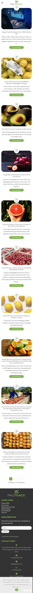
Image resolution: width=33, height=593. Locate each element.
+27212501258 (16, 570)
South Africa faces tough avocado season (16, 129)
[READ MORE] (16, 18)
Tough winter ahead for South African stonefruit (16, 175)
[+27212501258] (16, 567)
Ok (16, 590)
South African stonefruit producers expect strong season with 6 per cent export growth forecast (16, 408)
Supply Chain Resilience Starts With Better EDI (16, 33)
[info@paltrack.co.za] (16, 561)
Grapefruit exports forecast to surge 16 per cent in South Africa (16, 225)
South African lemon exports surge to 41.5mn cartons (16, 316)
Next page (22, 478)
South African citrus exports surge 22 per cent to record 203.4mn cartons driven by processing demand (16, 361)
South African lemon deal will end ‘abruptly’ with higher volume (17, 82)
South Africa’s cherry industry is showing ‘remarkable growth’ (16, 269)
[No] (30, 585)
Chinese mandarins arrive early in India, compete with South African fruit (16, 453)
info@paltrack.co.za (16, 564)
